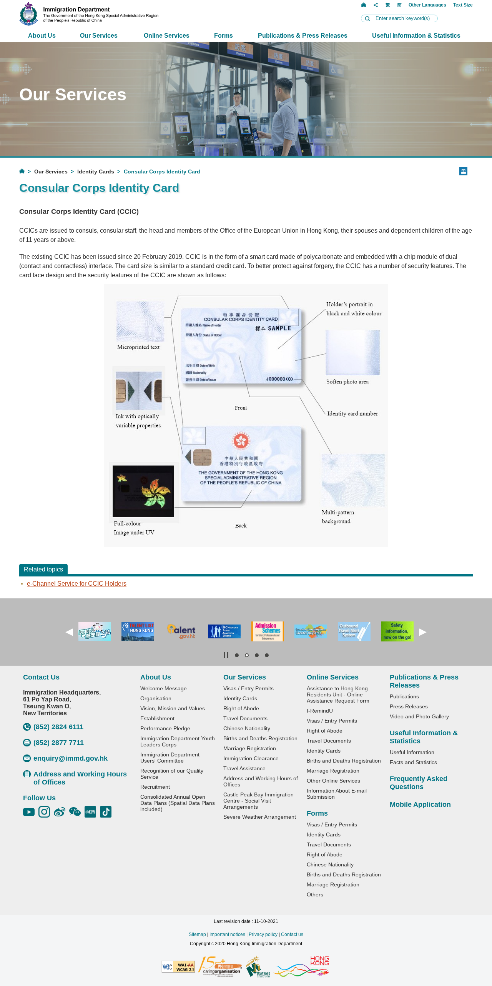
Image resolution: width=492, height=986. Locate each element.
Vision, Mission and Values (172, 708)
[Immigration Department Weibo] (61, 811)
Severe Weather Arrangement (259, 817)
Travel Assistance (244, 768)
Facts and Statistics (413, 762)
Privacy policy (263, 934)
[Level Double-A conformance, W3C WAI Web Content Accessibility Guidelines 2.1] (178, 967)
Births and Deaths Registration (260, 738)
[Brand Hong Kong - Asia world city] (301, 967)
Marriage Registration (249, 748)
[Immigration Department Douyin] (107, 811)
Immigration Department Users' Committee (169, 757)
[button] (69, 632)
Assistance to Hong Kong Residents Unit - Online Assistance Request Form (338, 694)
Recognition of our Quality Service (171, 774)
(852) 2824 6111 (58, 727)
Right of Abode (241, 708)
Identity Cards (95, 171)
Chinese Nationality (246, 728)
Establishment (157, 718)
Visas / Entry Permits (248, 688)
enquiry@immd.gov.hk (70, 758)
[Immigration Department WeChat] (77, 811)
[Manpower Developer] (257, 967)
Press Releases (409, 706)
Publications (404, 696)
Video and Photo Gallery (419, 716)
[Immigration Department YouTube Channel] (30, 811)
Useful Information (412, 752)
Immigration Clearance (251, 758)
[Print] (463, 171)
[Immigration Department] (88, 23)
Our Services (51, 171)
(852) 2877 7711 (58, 742)
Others (315, 894)
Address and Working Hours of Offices (80, 778)
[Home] (363, 5)
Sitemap (197, 934)
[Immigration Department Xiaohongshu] (92, 811)
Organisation (155, 698)
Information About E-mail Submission (337, 794)
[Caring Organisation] (220, 967)
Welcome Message (163, 688)
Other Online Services (333, 781)
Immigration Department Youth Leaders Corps (177, 741)
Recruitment (155, 787)
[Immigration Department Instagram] (46, 811)
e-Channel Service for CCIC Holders (76, 583)
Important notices (227, 934)
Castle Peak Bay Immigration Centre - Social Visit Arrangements (258, 800)
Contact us (292, 934)
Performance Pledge (165, 728)
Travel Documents (245, 718)
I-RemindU (320, 711)
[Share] (376, 5)
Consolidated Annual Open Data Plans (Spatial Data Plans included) (177, 803)
